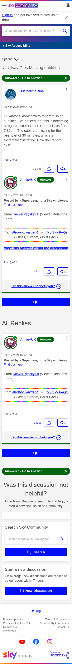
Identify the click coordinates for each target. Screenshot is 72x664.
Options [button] (7, 59)
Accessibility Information (54, 623)
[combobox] (32, 31)
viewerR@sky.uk (26, 214)
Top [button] (38, 611)
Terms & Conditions (57, 619)
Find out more (13, 204)
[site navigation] (4, 5)
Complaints (10, 626)
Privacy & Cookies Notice (18, 623)
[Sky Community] (23, 6)
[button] (66, 90)
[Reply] (62, 169)
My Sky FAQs (57, 232)
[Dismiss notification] (67, 17)
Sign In (67, 6)
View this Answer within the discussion (36, 248)
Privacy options (12, 619)
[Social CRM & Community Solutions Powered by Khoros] (59, 655)
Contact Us (62, 626)
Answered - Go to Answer (36, 78)
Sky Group (9, 630)
